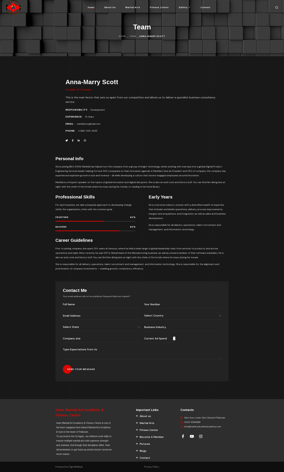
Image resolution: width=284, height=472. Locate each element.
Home (122, 36)
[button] (276, 7)
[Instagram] (200, 436)
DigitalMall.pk (75, 466)
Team (132, 36)
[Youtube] (192, 436)
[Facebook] (183, 436)
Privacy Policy (151, 466)
